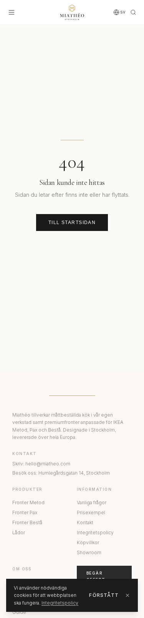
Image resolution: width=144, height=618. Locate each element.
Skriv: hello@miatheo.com (41, 464)
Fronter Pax (24, 512)
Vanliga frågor (91, 502)
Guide (19, 612)
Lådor (18, 532)
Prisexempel (91, 512)
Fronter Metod (28, 502)
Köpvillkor (88, 542)
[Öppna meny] (11, 12)
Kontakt (85, 522)
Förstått (104, 595)
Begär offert (96, 576)
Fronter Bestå (27, 522)
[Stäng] (127, 595)
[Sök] (133, 12)
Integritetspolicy (95, 532)
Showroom (89, 552)
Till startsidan (72, 222)
